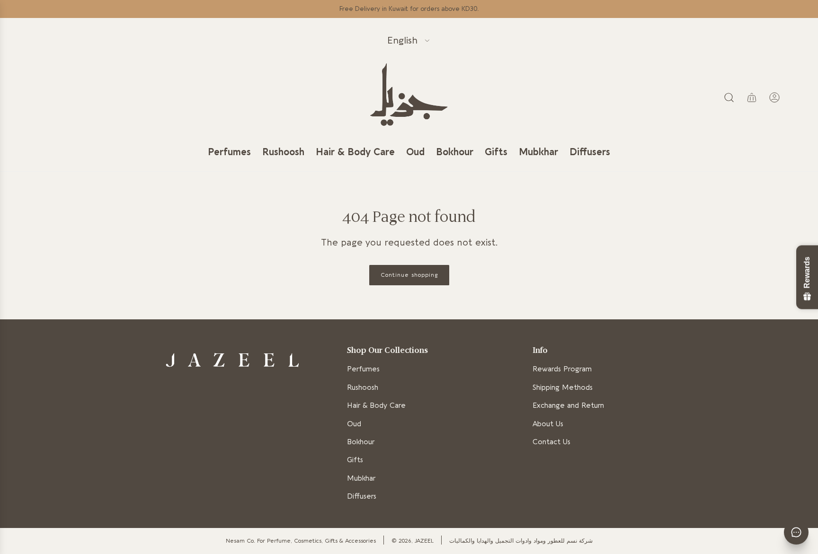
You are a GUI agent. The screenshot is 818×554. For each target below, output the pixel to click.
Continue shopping (409, 275)
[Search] (729, 97)
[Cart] (751, 97)
